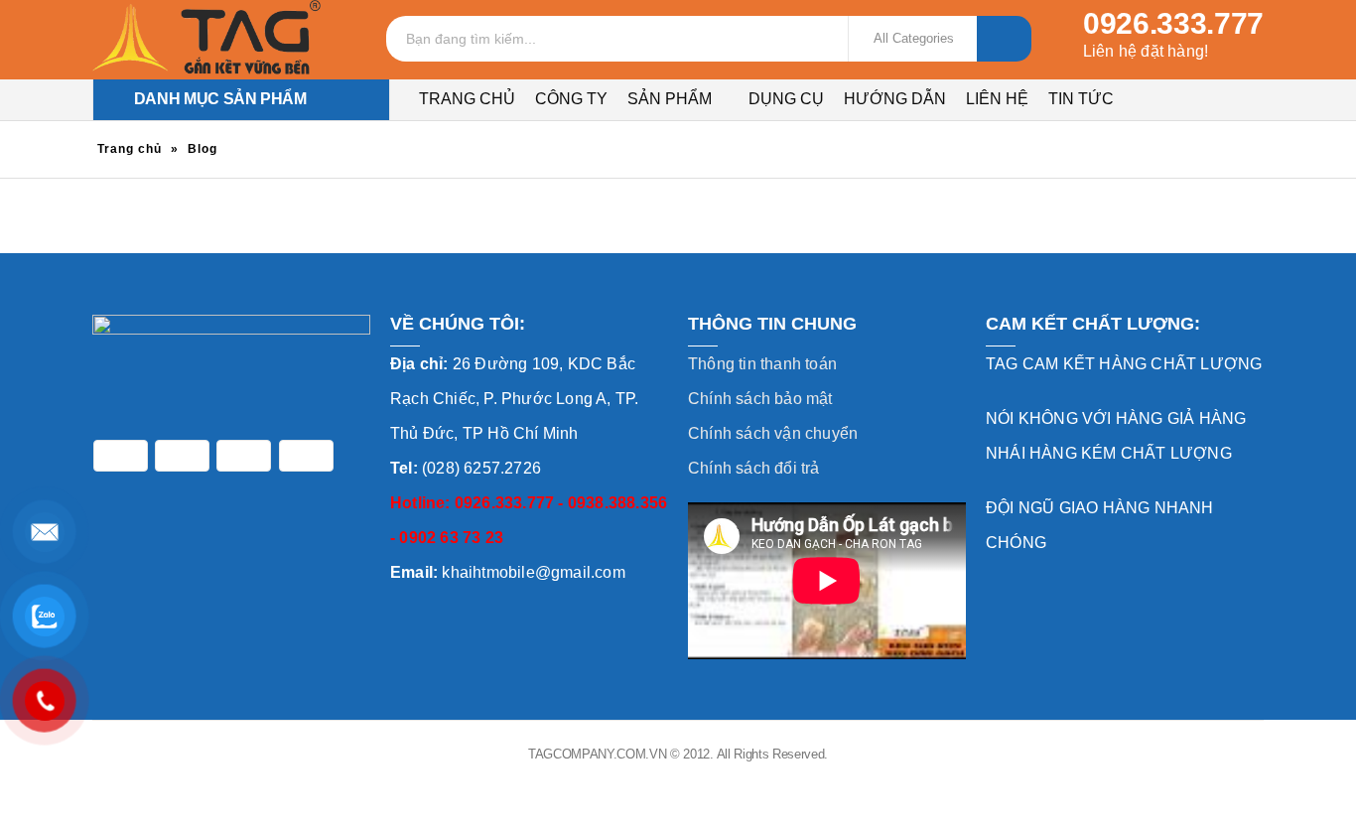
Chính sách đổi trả (754, 468)
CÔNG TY (571, 98)
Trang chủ (129, 149)
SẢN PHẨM (669, 98)
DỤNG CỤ (786, 98)
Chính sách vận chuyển (773, 433)
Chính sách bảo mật (760, 398)
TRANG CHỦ (467, 98)
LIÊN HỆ (997, 98)
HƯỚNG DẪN (895, 98)
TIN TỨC (1081, 98)
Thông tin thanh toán (762, 363)
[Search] (1004, 39)
